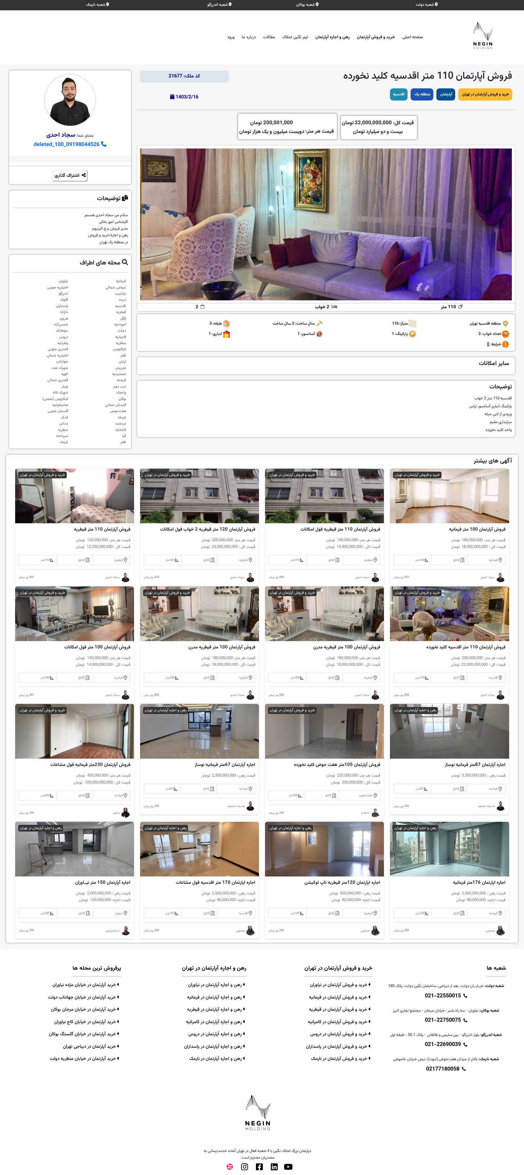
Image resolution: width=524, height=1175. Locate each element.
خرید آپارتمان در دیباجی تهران (90, 1046)
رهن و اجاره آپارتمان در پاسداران (213, 1046)
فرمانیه (121, 281)
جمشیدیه (119, 374)
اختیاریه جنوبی (57, 287)
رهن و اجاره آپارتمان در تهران (415, 710)
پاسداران (62, 306)
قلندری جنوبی (58, 349)
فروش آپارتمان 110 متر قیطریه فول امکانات (340, 529)
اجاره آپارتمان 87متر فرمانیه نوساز (475, 765)
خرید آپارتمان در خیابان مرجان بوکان (84, 1009)
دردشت (120, 423)
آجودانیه (120, 324)
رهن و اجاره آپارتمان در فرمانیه (215, 997)
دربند (122, 299)
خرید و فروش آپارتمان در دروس (339, 1034)
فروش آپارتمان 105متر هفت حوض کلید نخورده (337, 765)
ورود (230, 37)
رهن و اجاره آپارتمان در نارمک (216, 1058)
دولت (122, 330)
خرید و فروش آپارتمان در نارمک (339, 1058)
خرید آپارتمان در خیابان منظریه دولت (83, 1058)
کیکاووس (119, 349)
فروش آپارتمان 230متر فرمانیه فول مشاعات (90, 765)
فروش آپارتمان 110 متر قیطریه (102, 529)
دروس (63, 337)
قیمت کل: (378, 127)
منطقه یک (422, 94)
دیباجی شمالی (116, 287)
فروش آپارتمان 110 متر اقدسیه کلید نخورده (466, 647)
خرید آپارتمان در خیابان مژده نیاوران (84, 985)
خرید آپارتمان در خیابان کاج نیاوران (85, 1022)
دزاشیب (120, 293)
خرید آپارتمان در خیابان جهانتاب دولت (82, 997)
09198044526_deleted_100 (67, 145)
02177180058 (442, 1069)
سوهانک (62, 330)
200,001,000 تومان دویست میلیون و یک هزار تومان (271, 127)
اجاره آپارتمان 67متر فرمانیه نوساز (225, 765)
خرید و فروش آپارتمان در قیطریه (338, 1009)
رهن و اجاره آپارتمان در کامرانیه (214, 1022)
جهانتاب (62, 361)
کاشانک (120, 430)
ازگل (123, 318)
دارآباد (64, 312)
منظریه (121, 343)
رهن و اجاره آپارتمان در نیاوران (215, 985)
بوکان (122, 399)
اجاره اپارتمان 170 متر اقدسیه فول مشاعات (215, 883)
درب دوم (119, 386)
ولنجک (121, 392)
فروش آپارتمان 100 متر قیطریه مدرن (346, 647)
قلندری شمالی (57, 380)
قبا (124, 436)
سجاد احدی (60, 135)
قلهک (64, 299)
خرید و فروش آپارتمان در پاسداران (337, 1046)
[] (488, 345)
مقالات (269, 37)
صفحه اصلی (412, 37)
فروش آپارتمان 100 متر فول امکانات (97, 647)
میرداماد (62, 436)
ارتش (122, 361)
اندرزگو (63, 293)
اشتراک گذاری (68, 175)
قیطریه (121, 312)
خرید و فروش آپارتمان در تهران (485, 94)
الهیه (64, 374)
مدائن (63, 423)
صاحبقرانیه (60, 405)
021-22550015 (443, 996)
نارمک (122, 417)
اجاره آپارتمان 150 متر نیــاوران (102, 883)
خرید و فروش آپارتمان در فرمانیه (338, 997)
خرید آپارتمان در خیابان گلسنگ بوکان (83, 1034)
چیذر (64, 386)
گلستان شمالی (115, 405)
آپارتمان (445, 94)
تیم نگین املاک (295, 37)
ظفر (123, 355)
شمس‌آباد (61, 324)
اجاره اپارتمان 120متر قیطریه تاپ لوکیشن (342, 883)
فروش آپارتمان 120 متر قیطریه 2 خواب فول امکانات (207, 529)
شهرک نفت (60, 368)
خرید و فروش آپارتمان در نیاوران (339, 985)
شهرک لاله (60, 392)
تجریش (120, 368)
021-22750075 (443, 1020)
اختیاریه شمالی (57, 355)
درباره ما (249, 37)
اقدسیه (399, 94)
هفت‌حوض (118, 411)
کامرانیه (120, 337)
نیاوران (63, 281)
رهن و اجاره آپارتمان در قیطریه (215, 1009)
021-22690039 (443, 1044)
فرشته (121, 380)
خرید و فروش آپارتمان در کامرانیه (338, 1022)
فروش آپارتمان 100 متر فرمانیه (477, 529)
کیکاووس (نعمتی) (55, 399)
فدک (64, 417)
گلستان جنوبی (58, 411)
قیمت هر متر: (286, 127)
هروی (64, 318)
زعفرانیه (62, 343)
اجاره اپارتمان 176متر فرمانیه (479, 883)
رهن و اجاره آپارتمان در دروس (215, 1034)
